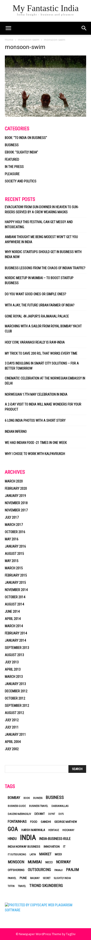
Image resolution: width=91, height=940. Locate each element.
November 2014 (16, 590)
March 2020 (14, 481)
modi (58, 854)
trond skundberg (46, 885)
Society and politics (20, 181)
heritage (53, 830)
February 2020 (16, 488)
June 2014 (12, 611)
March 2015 (14, 568)
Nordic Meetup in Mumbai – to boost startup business (39, 280)
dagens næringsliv (19, 814)
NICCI (49, 862)
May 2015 (11, 561)
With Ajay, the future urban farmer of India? (39, 305)
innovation (52, 846)
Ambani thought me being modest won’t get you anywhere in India (41, 239)
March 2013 (14, 677)
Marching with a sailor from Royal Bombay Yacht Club (43, 328)
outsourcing (39, 869)
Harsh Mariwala (33, 830)
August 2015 (14, 554)
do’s (61, 814)
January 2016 (15, 546)
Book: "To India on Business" (26, 138)
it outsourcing (17, 854)
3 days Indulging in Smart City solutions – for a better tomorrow (42, 365)
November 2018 (16, 503)
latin (33, 854)
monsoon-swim (28, 40)
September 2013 (17, 648)
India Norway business (24, 846)
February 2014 (16, 633)
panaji (58, 870)
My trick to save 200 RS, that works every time (41, 353)
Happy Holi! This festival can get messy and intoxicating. (39, 224)
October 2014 (15, 597)
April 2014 (13, 619)
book (27, 798)
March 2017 (14, 525)
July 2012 (12, 720)
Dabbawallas (59, 806)
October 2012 (15, 698)
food (33, 821)
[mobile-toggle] (8, 28)
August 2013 (14, 655)
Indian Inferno (16, 431)
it (64, 846)
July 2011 (12, 727)
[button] (84, 28)
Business (12, 145)
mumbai (35, 861)
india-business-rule (55, 839)
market (45, 854)
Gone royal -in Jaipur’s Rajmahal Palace (37, 316)
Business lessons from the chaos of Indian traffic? (45, 268)
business (55, 797)
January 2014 (15, 640)
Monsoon (16, 862)
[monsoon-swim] (45, 115)
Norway (63, 861)
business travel (38, 806)
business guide (17, 806)
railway (35, 878)
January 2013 (15, 684)
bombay (14, 798)
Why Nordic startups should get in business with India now (43, 254)
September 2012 (17, 705)
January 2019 (15, 496)
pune (23, 878)
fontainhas (17, 821)
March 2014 (14, 626)
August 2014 (14, 604)
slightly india (62, 878)
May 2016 (11, 539)
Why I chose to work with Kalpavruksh (35, 454)
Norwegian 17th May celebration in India (36, 394)
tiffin (11, 886)
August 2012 (14, 713)
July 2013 (12, 662)
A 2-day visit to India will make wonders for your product (43, 406)
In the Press (14, 167)
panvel (12, 878)
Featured (12, 159)
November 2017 (16, 510)
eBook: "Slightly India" (21, 152)
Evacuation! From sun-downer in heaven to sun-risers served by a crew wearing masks (42, 209)
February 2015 (16, 575)
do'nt (51, 814)
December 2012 (16, 691)
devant (39, 814)
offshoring (16, 870)
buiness (37, 798)
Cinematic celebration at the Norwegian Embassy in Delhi (45, 380)
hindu (12, 839)
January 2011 (15, 734)
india (28, 837)
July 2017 (12, 517)
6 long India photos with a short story (35, 420)
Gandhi (46, 821)
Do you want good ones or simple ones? (36, 294)
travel (22, 886)
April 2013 (13, 669)
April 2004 (13, 742)
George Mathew (65, 821)
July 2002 (12, 749)
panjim (72, 869)
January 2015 (15, 582)
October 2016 (15, 532)
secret (46, 878)
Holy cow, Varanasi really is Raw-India (35, 342)
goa (13, 829)
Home (9, 40)
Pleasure (12, 174)
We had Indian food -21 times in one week (36, 443)
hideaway (68, 830)
